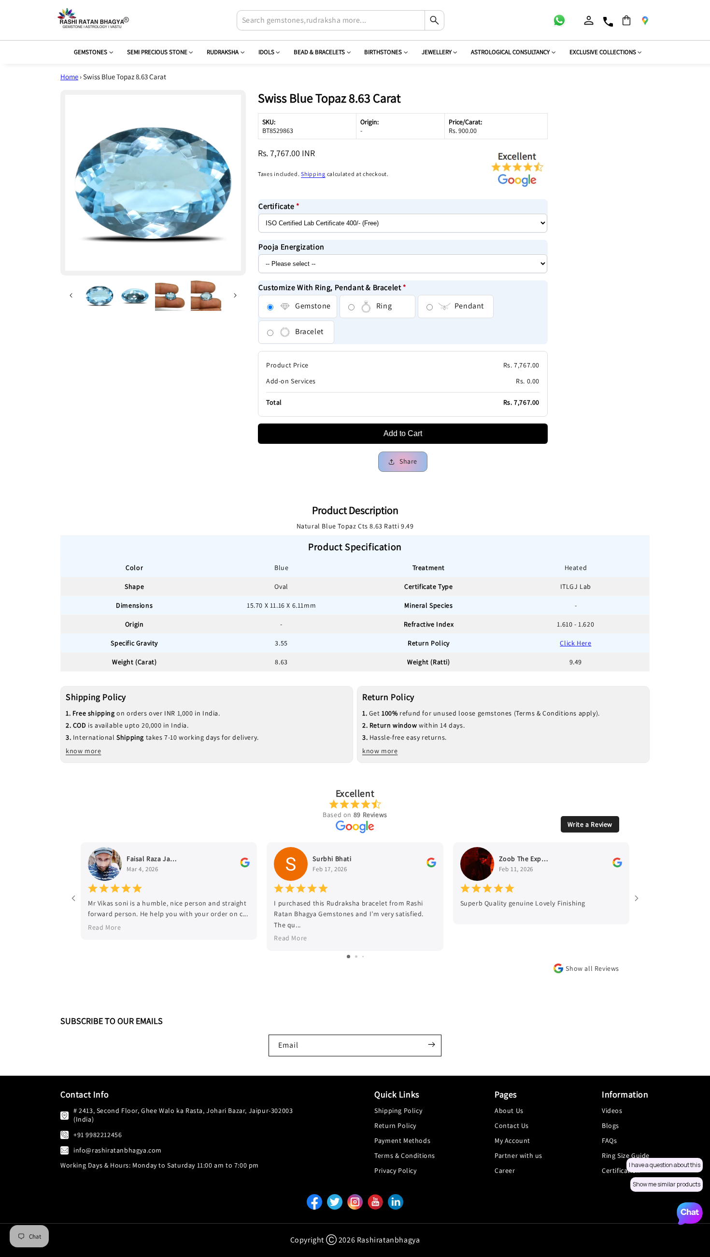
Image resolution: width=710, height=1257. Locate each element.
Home (69, 76)
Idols (266, 52)
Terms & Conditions (404, 1155)
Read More (104, 927)
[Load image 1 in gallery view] (99, 295)
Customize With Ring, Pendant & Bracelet (332, 287)
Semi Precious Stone (157, 52)
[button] (626, 20)
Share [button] (408, 461)
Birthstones (383, 52)
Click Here (575, 643)
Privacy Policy (395, 1170)
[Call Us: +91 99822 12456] (64, 1134)
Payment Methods (402, 1140)
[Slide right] (235, 295)
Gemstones (90, 52)
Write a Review (590, 824)
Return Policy (395, 1125)
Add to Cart (402, 433)
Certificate (279, 206)
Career (505, 1170)
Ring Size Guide (626, 1155)
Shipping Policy (398, 1110)
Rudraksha (223, 52)
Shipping (313, 173)
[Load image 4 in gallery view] (206, 295)
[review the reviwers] (245, 865)
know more (83, 750)
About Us (509, 1110)
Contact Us (512, 1125)
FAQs (609, 1140)
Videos (612, 1110)
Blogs (610, 1125)
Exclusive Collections (602, 52)
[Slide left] (71, 295)
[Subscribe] (431, 1044)
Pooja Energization (291, 247)
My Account (512, 1140)
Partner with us (518, 1155)
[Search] (434, 20)
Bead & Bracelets (319, 52)
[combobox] (340, 20)
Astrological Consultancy (510, 52)
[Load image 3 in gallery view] (170, 295)
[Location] (645, 20)
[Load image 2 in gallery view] (135, 295)
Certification (621, 1170)
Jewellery (437, 52)
